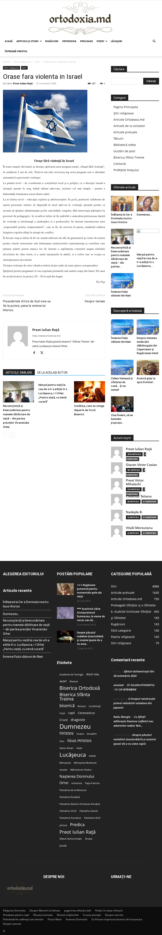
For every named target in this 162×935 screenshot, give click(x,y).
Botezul (82, 706)
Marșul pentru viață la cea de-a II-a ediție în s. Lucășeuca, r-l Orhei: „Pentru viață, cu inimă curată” (53, 393)
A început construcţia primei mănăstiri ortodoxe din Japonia (134, 703)
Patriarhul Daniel (89, 810)
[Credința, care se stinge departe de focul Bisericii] (89, 391)
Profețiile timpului (126, 170)
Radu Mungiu (122, 717)
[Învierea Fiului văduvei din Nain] (122, 280)
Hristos (66, 733)
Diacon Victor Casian (141, 465)
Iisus (61, 741)
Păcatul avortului (43, 915)
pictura (63, 825)
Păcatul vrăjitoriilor (68, 915)
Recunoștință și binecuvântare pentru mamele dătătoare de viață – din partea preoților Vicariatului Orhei (26, 627)
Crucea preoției (92, 915)
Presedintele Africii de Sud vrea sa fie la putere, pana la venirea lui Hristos (27, 305)
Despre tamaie (95, 301)
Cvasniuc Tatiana (139, 496)
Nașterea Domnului (76, 776)
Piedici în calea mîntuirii (109, 910)
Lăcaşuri (116, 41)
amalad (118, 685)
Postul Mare (55, 919)
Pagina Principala (125, 107)
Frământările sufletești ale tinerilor (23, 919)
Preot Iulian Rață (77, 832)
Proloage (86, 41)
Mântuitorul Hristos (81, 769)
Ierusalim (92, 733)
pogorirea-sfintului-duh (77, 910)
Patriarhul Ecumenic (70, 817)
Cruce (63, 720)
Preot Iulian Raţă (23, 83)
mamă (92, 755)
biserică (67, 705)
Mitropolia (65, 762)
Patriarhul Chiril (68, 810)
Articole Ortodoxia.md (128, 120)
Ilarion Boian (66, 748)
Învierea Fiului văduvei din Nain (23, 656)
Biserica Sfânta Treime (74, 696)
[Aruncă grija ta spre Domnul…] (148, 367)
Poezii (100, 41)
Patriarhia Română (69, 797)
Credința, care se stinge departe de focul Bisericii (89, 410)
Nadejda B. (134, 512)
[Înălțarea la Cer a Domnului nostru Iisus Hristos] (122, 203)
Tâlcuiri (118, 138)
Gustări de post (124, 151)
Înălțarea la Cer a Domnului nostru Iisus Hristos (121, 218)
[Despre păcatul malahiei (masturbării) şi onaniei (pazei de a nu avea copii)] (65, 637)
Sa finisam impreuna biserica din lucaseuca (116, 919)
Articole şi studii (27, 41)
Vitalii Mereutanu (139, 528)
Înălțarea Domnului (14, 910)
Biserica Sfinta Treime (128, 157)
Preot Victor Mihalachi (135, 482)
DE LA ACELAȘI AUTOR (52, 372)
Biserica (74, 681)
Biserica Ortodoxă (79, 688)
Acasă (9, 41)
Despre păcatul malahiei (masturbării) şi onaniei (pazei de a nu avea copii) (134, 739)
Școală (62, 845)
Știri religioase (123, 113)
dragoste (78, 720)
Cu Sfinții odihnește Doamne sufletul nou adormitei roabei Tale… (133, 721)
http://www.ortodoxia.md (46, 335)
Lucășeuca (72, 754)
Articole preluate (125, 132)
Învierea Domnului (76, 919)
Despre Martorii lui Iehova (45, 910)
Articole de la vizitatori (129, 126)
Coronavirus (86, 713)
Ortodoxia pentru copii (16, 915)
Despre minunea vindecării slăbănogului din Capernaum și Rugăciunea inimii (147, 345)
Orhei (63, 783)
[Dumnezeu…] (148, 203)
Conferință (94, 706)
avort (63, 681)
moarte (63, 769)
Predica (77, 824)
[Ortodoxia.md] (81, 18)
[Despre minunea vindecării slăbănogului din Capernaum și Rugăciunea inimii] (148, 327)
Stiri (37, 61)
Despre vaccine (114, 915)
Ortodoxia (69, 41)
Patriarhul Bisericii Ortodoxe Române (79, 804)
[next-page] (12, 435)
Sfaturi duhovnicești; (70, 838)
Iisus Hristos (79, 740)
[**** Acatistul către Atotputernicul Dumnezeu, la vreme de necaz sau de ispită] (65, 613)
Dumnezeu (75, 726)
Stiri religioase (22, 61)
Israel (79, 748)
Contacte (119, 164)
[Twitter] (43, 353)
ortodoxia (76, 783)
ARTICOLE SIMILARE (18, 372)
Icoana (80, 733)
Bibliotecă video (124, 145)
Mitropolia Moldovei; (85, 762)
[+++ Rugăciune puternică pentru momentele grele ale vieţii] (65, 589)
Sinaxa (88, 838)
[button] (154, 41)
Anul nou (92, 674)
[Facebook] (35, 353)
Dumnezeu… (144, 214)
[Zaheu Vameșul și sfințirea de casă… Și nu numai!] (122, 367)
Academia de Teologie (71, 674)
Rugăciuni (51, 41)
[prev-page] (5, 435)
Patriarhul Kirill (92, 817)
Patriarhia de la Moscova (72, 790)
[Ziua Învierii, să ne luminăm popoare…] (122, 404)
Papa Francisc (92, 783)
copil (71, 713)
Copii (62, 713)
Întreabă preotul (16, 51)
